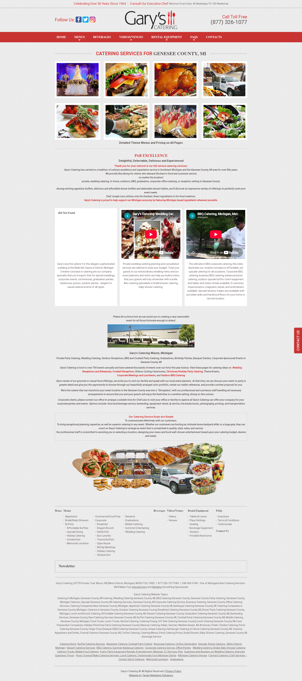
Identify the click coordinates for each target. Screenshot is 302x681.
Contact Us (222, 531)
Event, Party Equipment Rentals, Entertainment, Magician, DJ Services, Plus (141, 651)
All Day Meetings (106, 547)
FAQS (194, 37)
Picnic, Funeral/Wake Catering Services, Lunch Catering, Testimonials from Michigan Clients (126, 655)
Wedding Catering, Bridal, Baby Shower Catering (219, 647)
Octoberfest (73, 539)
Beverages (102, 37)
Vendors (194, 531)
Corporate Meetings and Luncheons (136, 375)
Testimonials (225, 524)
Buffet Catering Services (91, 644)
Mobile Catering (134, 524)
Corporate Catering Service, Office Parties (168, 647)
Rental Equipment (166, 37)
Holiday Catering (76, 535)
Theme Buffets (105, 539)
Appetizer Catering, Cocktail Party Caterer (129, 644)
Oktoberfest (103, 554)
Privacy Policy (173, 671)
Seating (194, 524)
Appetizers (71, 516)
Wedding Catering (135, 531)
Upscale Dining (75, 531)
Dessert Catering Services (81, 647)
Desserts (130, 516)
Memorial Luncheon (78, 543)
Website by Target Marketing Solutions (151, 675)
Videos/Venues (131, 37)
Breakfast (102, 524)
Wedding (157, 587)
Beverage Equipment (201, 528)
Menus (79, 37)
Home (61, 37)
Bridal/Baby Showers (76, 520)
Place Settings (198, 520)
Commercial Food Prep (107, 516)
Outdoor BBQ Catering (173, 375)
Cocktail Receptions (123, 371)
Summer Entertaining (137, 528)
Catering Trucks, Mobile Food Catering (78, 651)
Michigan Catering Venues (192, 655)
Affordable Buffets (77, 528)
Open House (103, 543)
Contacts (214, 37)
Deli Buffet (103, 531)
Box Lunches (104, 535)
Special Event (139, 587)
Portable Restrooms (201, 535)
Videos (172, 516)
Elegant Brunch (105, 528)
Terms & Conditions (228, 520)
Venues (173, 520)
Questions (223, 516)
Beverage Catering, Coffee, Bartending (175, 644)
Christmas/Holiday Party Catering (184, 371)
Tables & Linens (198, 516)
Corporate (100, 520)
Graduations (132, 520)
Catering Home (68, 644)
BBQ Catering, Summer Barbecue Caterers (120, 647)
